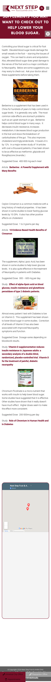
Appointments (14, 679)
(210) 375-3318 (18, 572)
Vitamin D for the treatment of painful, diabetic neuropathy (25, 361)
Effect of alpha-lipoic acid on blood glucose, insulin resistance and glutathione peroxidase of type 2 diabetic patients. (23, 288)
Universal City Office (14, 674)
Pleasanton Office (39, 674)
